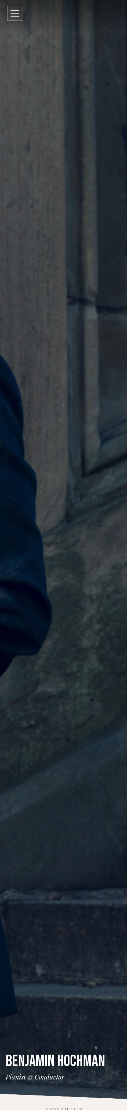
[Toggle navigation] (15, 13)
